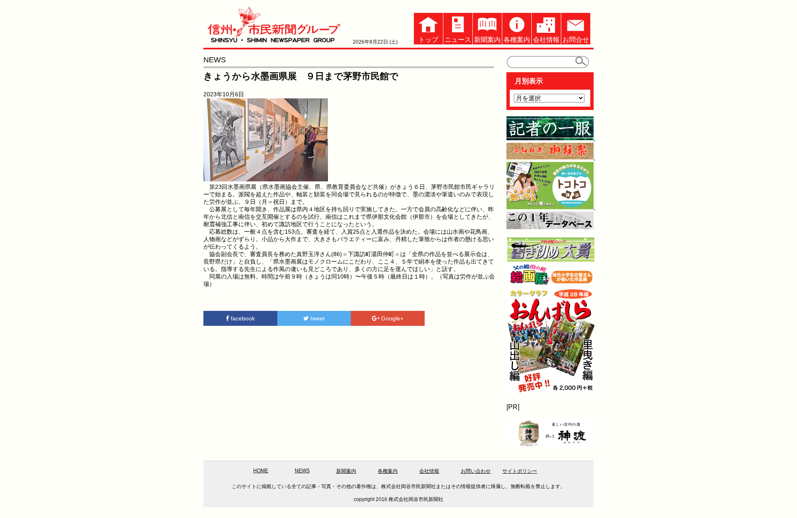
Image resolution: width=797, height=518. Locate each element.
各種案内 (517, 39)
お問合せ (575, 39)
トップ (428, 39)
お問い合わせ (476, 471)
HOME (260, 471)
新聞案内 (487, 39)
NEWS (302, 471)
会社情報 (546, 39)
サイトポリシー (519, 471)
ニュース (458, 39)
